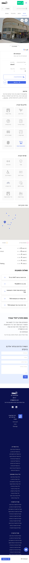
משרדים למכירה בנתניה (15, 552)
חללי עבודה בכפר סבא (15, 495)
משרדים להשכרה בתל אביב (15, 504)
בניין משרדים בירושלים (15, 463)
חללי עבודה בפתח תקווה (15, 484)
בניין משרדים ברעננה (15, 461)
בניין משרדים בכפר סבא (15, 468)
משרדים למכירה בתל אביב (15, 535)
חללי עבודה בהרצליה (15, 486)
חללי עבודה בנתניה (15, 493)
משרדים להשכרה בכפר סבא (15, 523)
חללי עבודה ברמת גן (15, 479)
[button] (15, 218)
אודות (15, 424)
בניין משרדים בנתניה (15, 465)
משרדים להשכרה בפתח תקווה (15, 511)
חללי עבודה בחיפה (15, 498)
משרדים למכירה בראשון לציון (15, 540)
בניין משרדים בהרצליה (15, 458)
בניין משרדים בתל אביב (15, 449)
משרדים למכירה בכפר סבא (15, 554)
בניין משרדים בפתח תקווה (15, 456)
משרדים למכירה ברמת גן (15, 538)
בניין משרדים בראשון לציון (15, 454)
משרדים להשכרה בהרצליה (15, 514)
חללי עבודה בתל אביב (15, 477)
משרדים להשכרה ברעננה (15, 516)
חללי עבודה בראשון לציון (15, 481)
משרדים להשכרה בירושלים (15, 518)
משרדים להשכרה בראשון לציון (15, 509)
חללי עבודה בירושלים (15, 491)
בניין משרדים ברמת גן (15, 451)
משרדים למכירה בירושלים (15, 549)
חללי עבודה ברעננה (15, 488)
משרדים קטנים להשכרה (15, 528)
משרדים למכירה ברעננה (15, 547)
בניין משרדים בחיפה (15, 470)
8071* (14, 397)
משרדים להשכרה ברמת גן (15, 507)
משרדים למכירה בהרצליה (15, 545)
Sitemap (15, 426)
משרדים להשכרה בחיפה (15, 525)
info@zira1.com (23, 329)
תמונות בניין (14, 46)
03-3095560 (24, 332)
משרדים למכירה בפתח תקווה (15, 542)
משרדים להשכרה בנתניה (15, 521)
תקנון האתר (15, 422)
